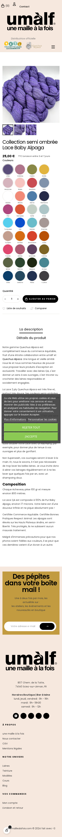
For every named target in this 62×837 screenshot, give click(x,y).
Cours (5, 780)
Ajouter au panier (42, 298)
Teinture (7, 770)
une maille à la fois (13, 733)
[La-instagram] (23, 716)
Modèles (7, 775)
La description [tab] (31, 329)
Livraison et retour (12, 807)
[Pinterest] (46, 716)
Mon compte (10, 803)
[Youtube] (39, 716)
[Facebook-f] (31, 716)
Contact (24, 6)
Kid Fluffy (46, 443)
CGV (5, 743)
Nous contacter (11, 738)
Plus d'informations (15, 419)
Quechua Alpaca (12, 359)
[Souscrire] (47, 626)
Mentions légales (12, 748)
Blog (4, 785)
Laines (6, 765)
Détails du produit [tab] (31, 338)
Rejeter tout (31, 427)
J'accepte (31, 436)
